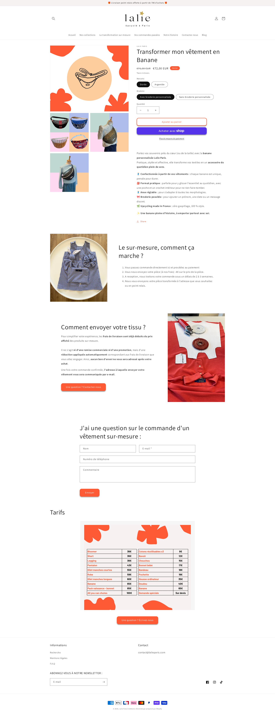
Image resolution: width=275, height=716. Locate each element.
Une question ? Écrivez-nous (137, 620)
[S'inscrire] (103, 682)
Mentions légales (58, 658)
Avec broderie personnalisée (155, 97)
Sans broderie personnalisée (194, 97)
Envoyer (89, 492)
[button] (53, 18)
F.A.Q (52, 663)
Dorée (143, 84)
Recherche (55, 652)
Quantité (141, 104)
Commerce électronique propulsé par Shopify (144, 709)
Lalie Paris (123, 709)
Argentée (160, 84)
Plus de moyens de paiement (171, 138)
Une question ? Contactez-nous (83, 386)
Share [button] (143, 221)
